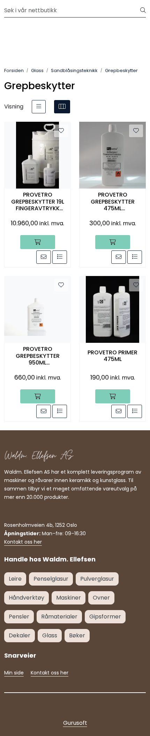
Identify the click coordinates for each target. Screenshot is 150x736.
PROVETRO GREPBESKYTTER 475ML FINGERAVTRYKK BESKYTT (113, 201)
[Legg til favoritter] (61, 131)
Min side (14, 672)
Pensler (19, 617)
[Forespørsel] (43, 257)
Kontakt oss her (23, 541)
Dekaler (19, 635)
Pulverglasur (97, 579)
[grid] (62, 106)
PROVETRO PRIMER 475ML (112, 355)
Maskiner (68, 598)
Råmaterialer (59, 617)
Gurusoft (75, 723)
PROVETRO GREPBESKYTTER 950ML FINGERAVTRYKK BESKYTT (38, 356)
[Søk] (143, 10)
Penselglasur (50, 579)
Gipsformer (105, 617)
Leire (15, 579)
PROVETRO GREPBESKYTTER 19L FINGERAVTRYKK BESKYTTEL (37, 201)
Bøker (77, 635)
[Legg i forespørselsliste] (59, 257)
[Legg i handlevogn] (37, 242)
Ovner (101, 598)
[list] (39, 106)
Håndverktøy (26, 598)
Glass (49, 635)
